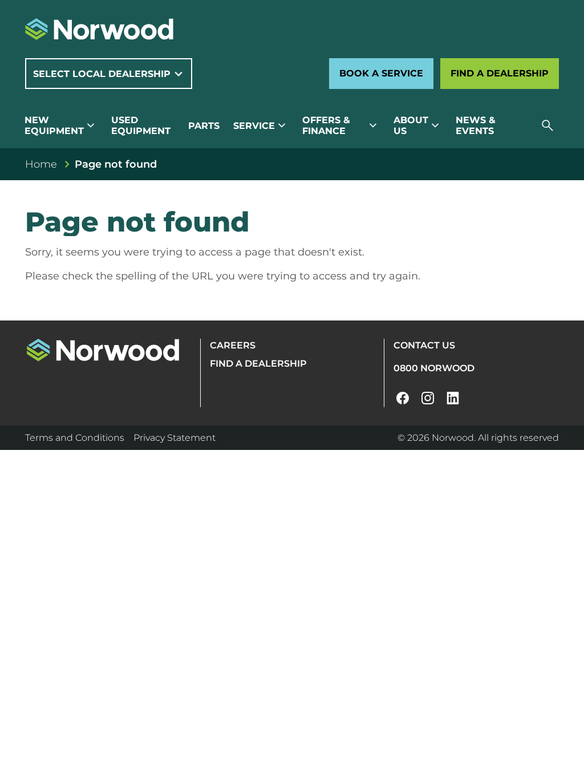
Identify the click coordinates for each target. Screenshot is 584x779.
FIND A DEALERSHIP (258, 363)
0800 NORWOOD (434, 368)
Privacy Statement (174, 437)
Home (41, 164)
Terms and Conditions (74, 437)
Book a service (381, 73)
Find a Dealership (500, 73)
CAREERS (233, 345)
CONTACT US (424, 345)
